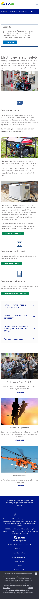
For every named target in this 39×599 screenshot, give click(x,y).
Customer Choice (19, 569)
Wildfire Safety (23, 11)
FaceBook (12, 515)
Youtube (27, 515)
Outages (3, 11)
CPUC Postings (19, 549)
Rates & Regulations (19, 541)
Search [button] (37, 11)
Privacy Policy (6, 587)
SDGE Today (13, 11)
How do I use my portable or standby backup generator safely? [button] (16, 328)
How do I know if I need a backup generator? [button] (15, 306)
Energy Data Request (18, 557)
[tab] (19, 306)
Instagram (23, 515)
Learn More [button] (10, 42)
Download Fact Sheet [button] (11, 263)
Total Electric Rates (19, 553)
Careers (19, 565)
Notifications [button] (32, 11)
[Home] (8, 3)
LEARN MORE (19, 392)
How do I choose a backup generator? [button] (15, 316)
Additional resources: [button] (13, 339)
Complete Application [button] (13, 233)
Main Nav (37, 4)
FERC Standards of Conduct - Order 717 (20, 545)
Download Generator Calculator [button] (15, 293)
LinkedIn (19, 515)
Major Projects (19, 561)
